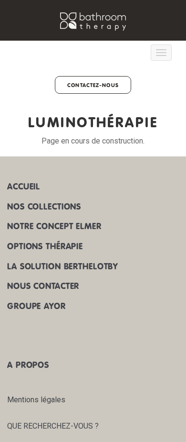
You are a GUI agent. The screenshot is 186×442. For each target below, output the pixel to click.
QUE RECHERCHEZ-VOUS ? (53, 426)
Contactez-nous (93, 85)
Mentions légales (36, 399)
